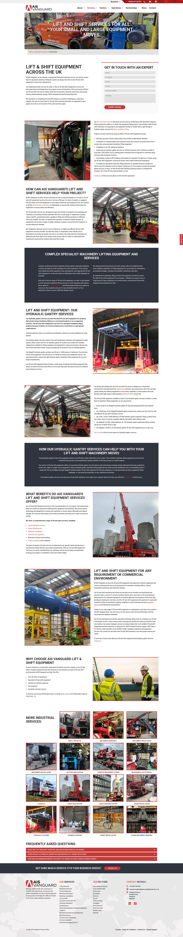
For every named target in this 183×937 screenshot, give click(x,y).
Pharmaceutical (98, 908)
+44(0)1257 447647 (134, 1)
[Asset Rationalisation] (108, 790)
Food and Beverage (99, 889)
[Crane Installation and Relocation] (142, 790)
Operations (116, 8)
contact (67, 694)
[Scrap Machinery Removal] (142, 821)
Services (91, 8)
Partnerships (131, 8)
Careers (118, 930)
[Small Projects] (75, 727)
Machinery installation (35, 531)
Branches (114, 2)
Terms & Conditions (129, 930)
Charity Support (151, 930)
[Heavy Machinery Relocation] (142, 727)
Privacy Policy (45, 929)
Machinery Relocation (66, 893)
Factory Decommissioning (67, 918)
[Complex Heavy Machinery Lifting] (108, 758)
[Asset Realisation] (75, 790)
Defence (95, 896)
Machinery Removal (65, 889)
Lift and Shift (63, 898)
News (144, 8)
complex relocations (55, 285)
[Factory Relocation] (75, 758)
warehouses (120, 389)
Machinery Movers (65, 915)
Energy (95, 898)
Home (31, 52)
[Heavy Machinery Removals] (108, 727)
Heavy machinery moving (36, 525)
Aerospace (96, 893)
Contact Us (112, 868)
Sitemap (95, 913)
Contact (152, 8)
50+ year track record (104, 122)
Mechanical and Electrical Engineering (71, 913)
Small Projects (64, 906)
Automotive (96, 891)
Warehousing (97, 910)
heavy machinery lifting (121, 129)
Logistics (62, 910)
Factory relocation (34, 541)
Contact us (97, 176)
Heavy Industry (97, 901)
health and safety (127, 394)
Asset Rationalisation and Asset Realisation (73, 908)
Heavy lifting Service (35, 528)
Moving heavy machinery (41, 205)
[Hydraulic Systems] (41, 821)
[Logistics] (41, 790)
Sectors (103, 8)
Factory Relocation (65, 891)
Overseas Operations (66, 903)
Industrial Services (40, 52)
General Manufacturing (100, 886)
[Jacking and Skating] (75, 821)
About (79, 8)
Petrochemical (97, 906)
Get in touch (98, 432)
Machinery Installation (66, 896)
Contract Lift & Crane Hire (67, 901)
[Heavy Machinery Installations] (41, 758)
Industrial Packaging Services (68, 922)
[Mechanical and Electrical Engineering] (142, 758)
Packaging (96, 903)
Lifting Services (64, 886)
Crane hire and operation (36, 534)
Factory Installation (65, 920)
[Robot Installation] (108, 821)
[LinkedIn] (155, 1)
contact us (97, 641)
